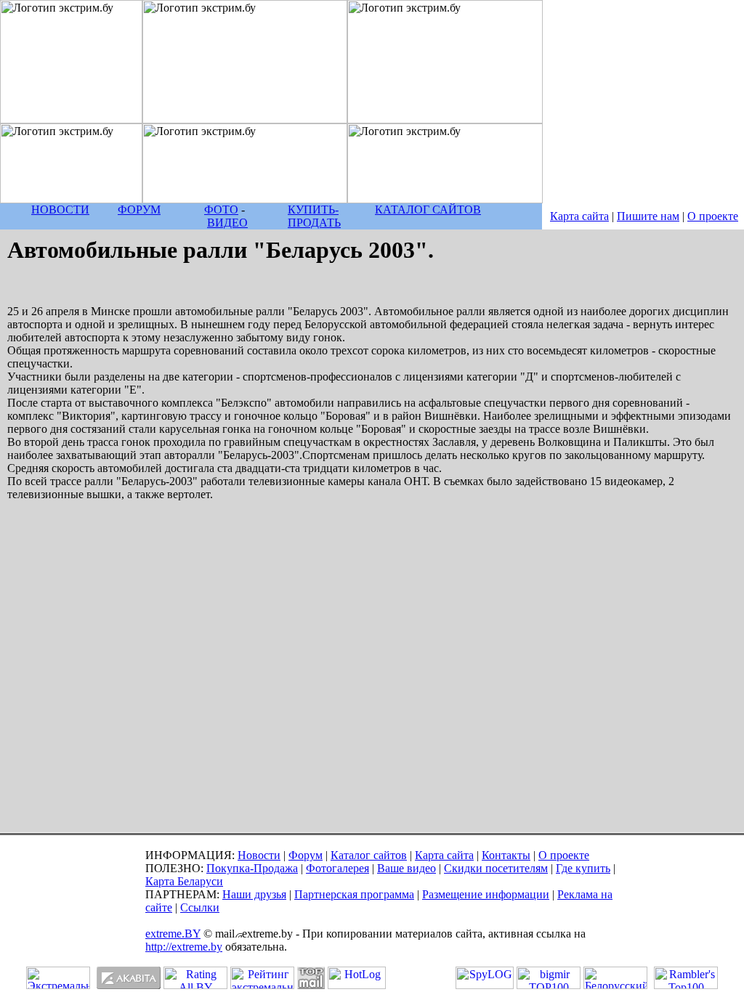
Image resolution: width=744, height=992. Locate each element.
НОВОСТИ (60, 209)
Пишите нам (648, 216)
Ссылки (199, 907)
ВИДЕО (227, 222)
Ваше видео (406, 868)
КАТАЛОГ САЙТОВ (428, 209)
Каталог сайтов (369, 855)
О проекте (712, 216)
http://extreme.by (183, 946)
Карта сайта (579, 216)
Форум (305, 855)
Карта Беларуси (184, 881)
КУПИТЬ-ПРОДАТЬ (314, 216)
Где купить (583, 868)
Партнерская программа (354, 894)
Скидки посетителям (496, 868)
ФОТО (221, 209)
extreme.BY (173, 933)
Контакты (506, 855)
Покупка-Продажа (252, 868)
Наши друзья (254, 894)
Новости (259, 855)
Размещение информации (485, 894)
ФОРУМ (139, 209)
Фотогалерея (337, 868)
